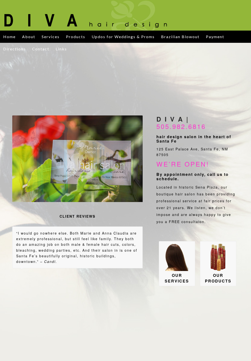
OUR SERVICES (177, 278)
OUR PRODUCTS (218, 278)
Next (131, 158)
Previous (23, 158)
